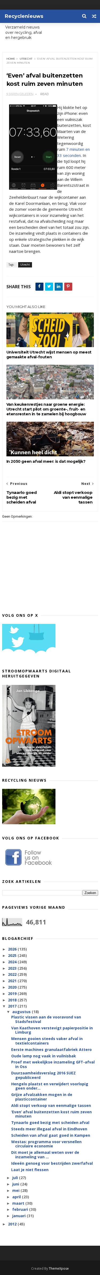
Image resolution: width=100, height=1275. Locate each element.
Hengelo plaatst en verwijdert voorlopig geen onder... (49, 1086)
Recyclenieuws (24, 16)
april (17, 1196)
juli (15, 1177)
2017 (13, 1006)
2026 (13, 949)
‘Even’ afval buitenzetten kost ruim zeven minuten (51, 1114)
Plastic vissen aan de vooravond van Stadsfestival (46, 1019)
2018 (13, 999)
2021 (13, 980)
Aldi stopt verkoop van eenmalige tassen (51, 1105)
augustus (22, 1011)
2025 (13, 955)
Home (10, 58)
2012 (13, 1224)
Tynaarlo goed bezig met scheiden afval (50, 1122)
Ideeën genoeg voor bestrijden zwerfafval (52, 1163)
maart (18, 1203)
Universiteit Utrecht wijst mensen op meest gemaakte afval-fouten (48, 354)
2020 (13, 987)
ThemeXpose (59, 1268)
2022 (13, 974)
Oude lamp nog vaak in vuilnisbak (43, 1055)
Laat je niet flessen (30, 1169)
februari (20, 1209)
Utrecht (26, 58)
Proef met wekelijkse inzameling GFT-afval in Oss (53, 1064)
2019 (13, 993)
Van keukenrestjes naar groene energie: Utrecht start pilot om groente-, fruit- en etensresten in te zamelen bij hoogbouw (46, 409)
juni (16, 1184)
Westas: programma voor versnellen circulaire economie (46, 1144)
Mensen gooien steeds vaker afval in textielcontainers (47, 1041)
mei (16, 1190)
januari (19, 1215)
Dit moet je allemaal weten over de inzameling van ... (45, 1154)
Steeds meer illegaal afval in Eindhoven (49, 1128)
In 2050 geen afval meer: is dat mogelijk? (46, 461)
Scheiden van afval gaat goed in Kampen (50, 1135)
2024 (13, 961)
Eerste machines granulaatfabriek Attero (51, 1049)
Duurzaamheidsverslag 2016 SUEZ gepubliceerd (43, 1075)
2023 (13, 968)
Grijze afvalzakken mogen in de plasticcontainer (41, 1097)
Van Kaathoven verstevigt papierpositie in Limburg (52, 1030)
